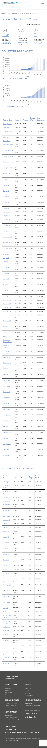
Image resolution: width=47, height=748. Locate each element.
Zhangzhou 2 (7, 455)
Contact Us (8, 697)
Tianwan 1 (6, 380)
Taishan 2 (6, 374)
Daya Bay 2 (6, 141)
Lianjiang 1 (6, 516)
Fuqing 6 (6, 208)
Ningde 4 (6, 290)
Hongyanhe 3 (7, 231)
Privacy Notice (10, 726)
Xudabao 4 (6, 640)
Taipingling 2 (7, 363)
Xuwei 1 (5, 646)
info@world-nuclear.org (12, 707)
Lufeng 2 (6, 527)
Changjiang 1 (7, 124)
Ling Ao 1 (6, 254)
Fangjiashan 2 (7, 173)
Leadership (7, 690)
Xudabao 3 (6, 634)
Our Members (8, 692)
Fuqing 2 (6, 185)
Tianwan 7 (6, 596)
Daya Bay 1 (6, 137)
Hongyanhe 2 (7, 225)
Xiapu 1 (5, 608)
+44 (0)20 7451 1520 (11, 703)
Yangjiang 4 (6, 432)
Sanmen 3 (6, 566)
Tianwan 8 (6, 602)
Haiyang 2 (6, 215)
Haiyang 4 (6, 501)
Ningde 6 (6, 548)
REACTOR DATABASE (25, 13)
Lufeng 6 (6, 537)
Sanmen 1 (6, 332)
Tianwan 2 (6, 386)
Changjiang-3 (7, 131)
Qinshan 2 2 (7, 304)
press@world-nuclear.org (12, 719)
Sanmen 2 (6, 336)
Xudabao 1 (6, 627)
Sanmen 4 (6, 569)
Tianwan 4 (6, 397)
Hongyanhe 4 (7, 237)
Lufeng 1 (6, 523)
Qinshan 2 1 (7, 300)
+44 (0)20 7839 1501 (11, 705)
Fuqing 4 (6, 196)
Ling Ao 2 (6, 258)
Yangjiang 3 (6, 426)
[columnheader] (8, 117)
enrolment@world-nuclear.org (32, 710)
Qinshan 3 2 (7, 321)
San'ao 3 (6, 560)
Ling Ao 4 (6, 267)
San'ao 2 (6, 554)
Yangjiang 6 (6, 444)
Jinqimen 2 (6, 510)
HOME (3, 13)
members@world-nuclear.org (32, 705)
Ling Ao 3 (6, 261)
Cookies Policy (10, 729)
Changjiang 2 (7, 127)
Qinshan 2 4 (7, 311)
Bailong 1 (6, 482)
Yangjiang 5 (6, 438)
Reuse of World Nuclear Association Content (22, 733)
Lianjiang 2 (6, 520)
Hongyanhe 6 (7, 248)
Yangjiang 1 (6, 415)
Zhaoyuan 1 (7, 663)
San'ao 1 (6, 326)
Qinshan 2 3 (7, 307)
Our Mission (8, 688)
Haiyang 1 (6, 212)
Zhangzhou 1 (7, 449)
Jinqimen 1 (6, 504)
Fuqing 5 (6, 202)
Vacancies (7, 695)
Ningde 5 (6, 542)
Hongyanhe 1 (7, 219)
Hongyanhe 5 (7, 242)
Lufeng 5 (6, 531)
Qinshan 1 (6, 296)
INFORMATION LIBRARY (12, 13)
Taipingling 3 (7, 585)
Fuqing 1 (6, 179)
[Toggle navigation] (42, 4)
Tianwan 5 (6, 403)
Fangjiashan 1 (7, 168)
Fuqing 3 (6, 191)
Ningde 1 (6, 273)
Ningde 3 (6, 285)
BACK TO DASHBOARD (33, 24)
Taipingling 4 (7, 590)
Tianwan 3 (6, 392)
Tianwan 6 (6, 409)
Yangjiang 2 (6, 421)
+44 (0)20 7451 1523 (11, 717)
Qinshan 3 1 (7, 315)
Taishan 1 (6, 369)
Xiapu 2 (5, 611)
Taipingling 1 (7, 357)
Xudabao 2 (6, 630)
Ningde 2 (6, 279)
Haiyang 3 (6, 497)
